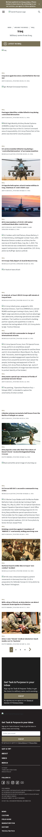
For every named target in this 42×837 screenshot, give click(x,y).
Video (4, 758)
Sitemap (4, 768)
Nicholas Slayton (9, 154)
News (9, 27)
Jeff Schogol (7, 81)
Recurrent (8, 798)
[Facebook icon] (3, 782)
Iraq (32, 27)
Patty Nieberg (7, 457)
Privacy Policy (26, 2)
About (5, 753)
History (5, 827)
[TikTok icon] (17, 782)
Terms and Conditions (9, 770)
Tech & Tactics (8, 831)
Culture (5, 815)
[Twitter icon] (7, 782)
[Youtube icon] (22, 782)
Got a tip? (6, 749)
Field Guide (6, 819)
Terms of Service (22, 743)
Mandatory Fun (8, 823)
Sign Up (21, 696)
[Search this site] (39, 12)
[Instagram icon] (12, 782)
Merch (5, 763)
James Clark (27, 227)
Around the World (21, 27)
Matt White (17, 227)
